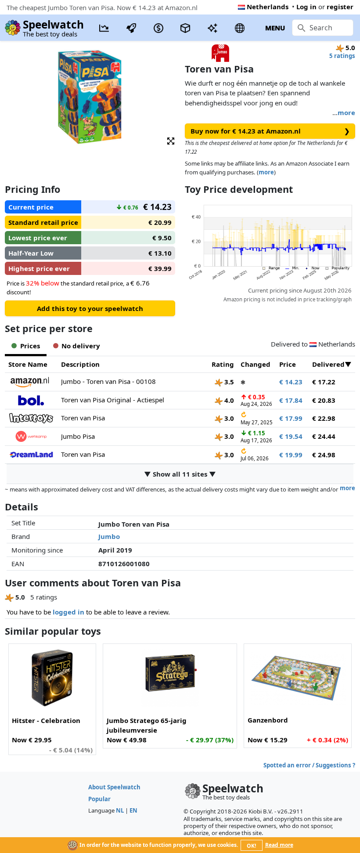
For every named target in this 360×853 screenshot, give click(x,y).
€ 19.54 (290, 436)
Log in (306, 6)
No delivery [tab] (80, 345)
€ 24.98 (323, 454)
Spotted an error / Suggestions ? (309, 765)
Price (287, 364)
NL (120, 810)
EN (133, 810)
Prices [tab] (30, 345)
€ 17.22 (323, 381)
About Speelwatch (114, 787)
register (340, 6)
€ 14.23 (290, 381)
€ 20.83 (323, 400)
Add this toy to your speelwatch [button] (90, 308)
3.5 (228, 381)
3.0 (228, 418)
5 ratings (342, 56)
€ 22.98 (323, 418)
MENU (275, 27)
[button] (170, 140)
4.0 (228, 400)
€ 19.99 (290, 454)
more (346, 112)
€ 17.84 (290, 400)
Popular (99, 799)
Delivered (328, 364)
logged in (68, 611)
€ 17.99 (290, 418)
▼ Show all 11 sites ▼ (180, 474)
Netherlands (267, 6)
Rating (223, 364)
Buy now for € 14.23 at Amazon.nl (270, 131)
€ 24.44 (323, 436)
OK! (251, 845)
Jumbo (109, 536)
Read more (279, 845)
